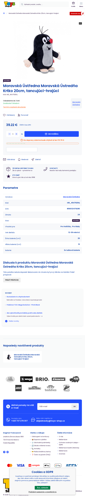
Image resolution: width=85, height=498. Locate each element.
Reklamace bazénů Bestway (69, 448)
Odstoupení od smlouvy (40, 436)
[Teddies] (50, 388)
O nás (61, 436)
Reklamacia (63, 451)
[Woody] (66, 388)
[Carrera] (58, 379)
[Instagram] (7, 452)
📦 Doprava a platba (39, 440)
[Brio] (42, 379)
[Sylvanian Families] (34, 388)
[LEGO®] (18, 388)
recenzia (62, 454)
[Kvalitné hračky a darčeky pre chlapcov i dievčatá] (4, 13)
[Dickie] (74, 379)
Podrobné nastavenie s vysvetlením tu (42, 492)
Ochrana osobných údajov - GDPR (69, 444)
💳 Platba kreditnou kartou (41, 452)
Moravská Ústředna (76, 103)
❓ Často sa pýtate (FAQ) (41, 455)
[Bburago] (26, 379)
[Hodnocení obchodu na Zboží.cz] (77, 13)
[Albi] (10, 379)
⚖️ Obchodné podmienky (41, 443)
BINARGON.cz (77, 491)
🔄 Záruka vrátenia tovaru (41, 446)
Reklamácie (63, 440)
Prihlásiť (74, 406)
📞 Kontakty (36, 449)
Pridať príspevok (12, 280)
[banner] (9, 4)
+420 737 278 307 (19, 420)
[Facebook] (4, 452)
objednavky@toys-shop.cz (50, 420)
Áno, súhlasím (42, 488)
